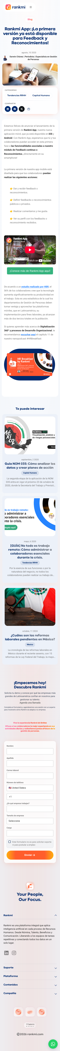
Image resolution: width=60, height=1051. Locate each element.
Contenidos (10, 985)
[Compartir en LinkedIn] (8, 109)
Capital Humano (41, 96)
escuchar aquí (28, 334)
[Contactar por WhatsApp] (53, 1044)
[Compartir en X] (22, 109)
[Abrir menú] (31, 7)
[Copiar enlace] (29, 109)
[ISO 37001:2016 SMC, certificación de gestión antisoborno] (30, 1012)
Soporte (8, 968)
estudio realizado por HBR (35, 286)
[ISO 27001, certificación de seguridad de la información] (18, 1012)
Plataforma (10, 976)
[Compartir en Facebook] (15, 109)
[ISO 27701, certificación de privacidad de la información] (41, 1012)
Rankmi (8, 915)
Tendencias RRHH (16, 96)
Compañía (9, 993)
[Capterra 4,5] (30, 1025)
